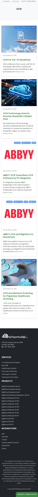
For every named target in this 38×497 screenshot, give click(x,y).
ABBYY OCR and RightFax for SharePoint (18, 236)
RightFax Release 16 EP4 (10, 413)
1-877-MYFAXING (28, 1)
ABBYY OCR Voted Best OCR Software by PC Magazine (18, 176)
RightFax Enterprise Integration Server (15, 395)
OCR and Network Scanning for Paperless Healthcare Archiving (18, 296)
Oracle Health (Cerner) (10, 443)
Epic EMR (5, 365)
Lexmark (5, 437)
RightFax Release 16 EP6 (10, 410)
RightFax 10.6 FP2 (8, 422)
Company (6, 1)
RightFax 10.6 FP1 (7, 424)
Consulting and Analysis (11, 362)
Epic (3, 434)
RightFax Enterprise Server (11, 389)
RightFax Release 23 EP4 (10, 398)
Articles (15, 1)
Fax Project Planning (9, 371)
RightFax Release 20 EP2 (10, 407)
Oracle (4, 440)
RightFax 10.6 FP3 (8, 419)
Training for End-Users (10, 377)
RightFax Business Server (11, 386)
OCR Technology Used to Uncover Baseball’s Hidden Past (17, 116)
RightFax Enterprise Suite (11, 392)
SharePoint (6, 445)
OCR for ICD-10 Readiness (17, 59)
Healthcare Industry (9, 368)
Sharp (4, 448)
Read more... (20, 71)
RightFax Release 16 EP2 (10, 416)
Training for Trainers (9, 374)
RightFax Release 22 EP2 (10, 401)
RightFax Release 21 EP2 (10, 404)
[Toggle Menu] (33, 6)
